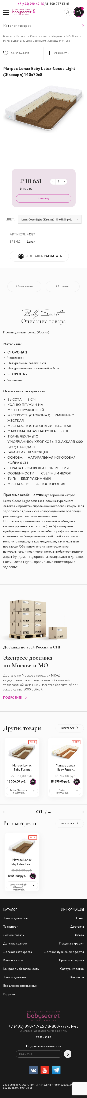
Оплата (78, 935)
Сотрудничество (72, 969)
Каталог (21, 36)
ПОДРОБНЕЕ (12, 698)
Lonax (31, 241)
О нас (80, 918)
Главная (7, 36)
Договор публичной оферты (64, 952)
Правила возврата (71, 960)
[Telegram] (56, 1071)
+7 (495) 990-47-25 (31, 4)
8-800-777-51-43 (57, 4)
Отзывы (62, 286)
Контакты (77, 977)
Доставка (77, 926)
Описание (24, 286)
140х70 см (72, 36)
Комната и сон (38, 36)
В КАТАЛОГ (67, 728)
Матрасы (57, 36)
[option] (43, 109)
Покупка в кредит (71, 943)
